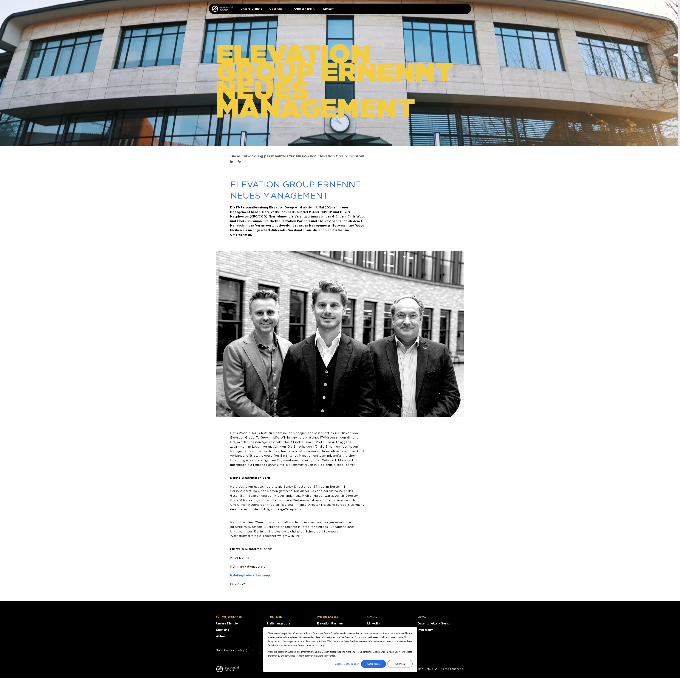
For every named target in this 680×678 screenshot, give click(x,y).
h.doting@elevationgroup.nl (252, 575)
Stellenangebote (278, 623)
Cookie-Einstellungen (347, 663)
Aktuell (221, 636)
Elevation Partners (330, 623)
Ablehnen (400, 663)
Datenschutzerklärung (434, 623)
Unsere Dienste (227, 623)
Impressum (425, 630)
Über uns (222, 630)
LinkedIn (373, 623)
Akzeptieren (373, 663)
